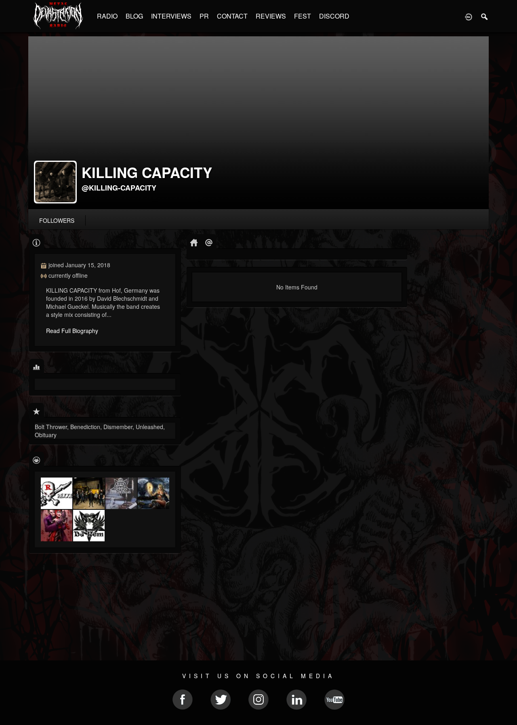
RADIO (107, 16)
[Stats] (36, 366)
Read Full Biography (72, 331)
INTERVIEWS (171, 16)
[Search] (485, 16)
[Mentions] (209, 242)
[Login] (468, 16)
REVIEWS (271, 16)
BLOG (134, 16)
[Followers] (36, 459)
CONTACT (232, 16)
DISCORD (334, 16)
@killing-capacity (119, 187)
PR (204, 16)
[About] (36, 242)
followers (56, 220)
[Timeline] (194, 242)
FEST (302, 16)
